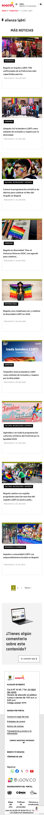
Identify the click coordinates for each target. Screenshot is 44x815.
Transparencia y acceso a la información (19, 732)
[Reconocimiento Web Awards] (33, 792)
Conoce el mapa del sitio (18, 716)
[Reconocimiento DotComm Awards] (21, 792)
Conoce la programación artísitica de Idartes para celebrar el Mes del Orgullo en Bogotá (21, 192)
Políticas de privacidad (20, 804)
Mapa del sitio (10, 804)
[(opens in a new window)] (10, 779)
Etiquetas (13, 11)
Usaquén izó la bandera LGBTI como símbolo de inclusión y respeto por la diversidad (21, 131)
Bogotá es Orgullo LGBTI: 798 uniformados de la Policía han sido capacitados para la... (19, 70)
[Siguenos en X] (22, 771)
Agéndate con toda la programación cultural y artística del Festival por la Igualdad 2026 (21, 435)
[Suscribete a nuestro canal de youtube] (32, 771)
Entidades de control (16, 721)
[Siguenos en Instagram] (27, 771)
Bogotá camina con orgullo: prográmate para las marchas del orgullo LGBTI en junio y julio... (19, 496)
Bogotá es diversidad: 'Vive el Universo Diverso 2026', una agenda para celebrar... (20, 253)
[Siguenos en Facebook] (12, 771)
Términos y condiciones (33, 803)
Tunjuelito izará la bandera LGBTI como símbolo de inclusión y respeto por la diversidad (21, 374)
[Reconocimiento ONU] (9, 792)
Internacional (11, 304)
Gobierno (9, 121)
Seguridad (9, 61)
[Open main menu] (16, 4)
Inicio (4, 11)
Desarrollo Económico (15, 547)
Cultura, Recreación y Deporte (18, 182)
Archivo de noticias (15, 726)
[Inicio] (8, 4)
